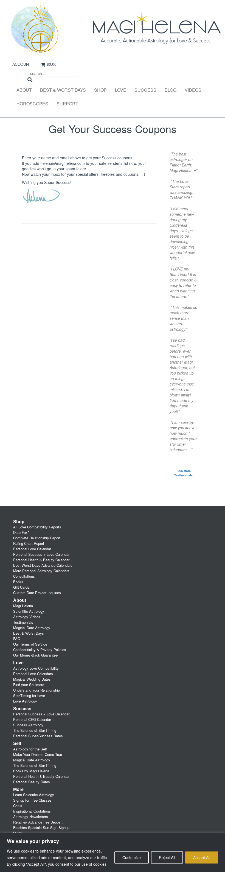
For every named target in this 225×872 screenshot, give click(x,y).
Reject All (167, 857)
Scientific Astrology (28, 611)
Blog (170, 90)
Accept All (201, 857)
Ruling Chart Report (28, 543)
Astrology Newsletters (30, 816)
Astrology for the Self (30, 749)
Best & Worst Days (63, 90)
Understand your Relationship (36, 690)
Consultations (24, 576)
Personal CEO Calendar (32, 719)
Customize (131, 857)
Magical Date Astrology (31, 627)
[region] (112, 852)
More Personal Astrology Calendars (41, 570)
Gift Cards (21, 587)
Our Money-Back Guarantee (35, 655)
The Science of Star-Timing (34, 730)
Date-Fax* (21, 532)
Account (21, 64)
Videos (193, 90)
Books (18, 581)
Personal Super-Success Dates (38, 735)
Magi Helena (23, 605)
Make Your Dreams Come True (37, 754)
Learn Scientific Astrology (33, 794)
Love (120, 90)
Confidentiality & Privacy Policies (39, 649)
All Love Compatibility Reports (37, 526)
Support (67, 103)
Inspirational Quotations (32, 811)
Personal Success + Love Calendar (41, 554)
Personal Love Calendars (33, 673)
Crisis (17, 805)
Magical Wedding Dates (32, 679)
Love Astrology (25, 701)
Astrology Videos (26, 616)
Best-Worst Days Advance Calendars (42, 565)
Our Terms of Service (30, 644)
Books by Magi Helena (31, 770)
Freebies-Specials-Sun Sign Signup (41, 827)
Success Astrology (28, 724)
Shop (100, 90)
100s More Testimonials (183, 473)
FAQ (16, 638)
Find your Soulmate (28, 684)
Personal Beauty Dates (31, 781)
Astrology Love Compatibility (36, 668)
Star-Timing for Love (29, 695)
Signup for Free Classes (32, 800)
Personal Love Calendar (32, 548)
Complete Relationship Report (36, 537)
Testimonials (23, 622)
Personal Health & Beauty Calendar (41, 559)
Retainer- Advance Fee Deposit (38, 822)
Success (145, 90)
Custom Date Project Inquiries (37, 592)
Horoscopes (32, 103)
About (24, 90)
